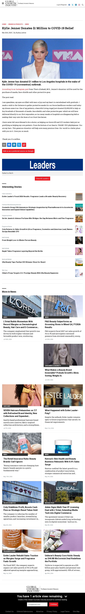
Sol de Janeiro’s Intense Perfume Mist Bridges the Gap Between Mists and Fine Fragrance (38, 218)
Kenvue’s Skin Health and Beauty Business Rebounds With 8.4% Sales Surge (62, 462)
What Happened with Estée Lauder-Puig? (61, 411)
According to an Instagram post (15, 89)
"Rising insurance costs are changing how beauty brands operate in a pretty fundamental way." (21, 468)
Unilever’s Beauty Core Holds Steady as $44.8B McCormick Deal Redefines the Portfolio (63, 558)
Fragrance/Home (7, 215)
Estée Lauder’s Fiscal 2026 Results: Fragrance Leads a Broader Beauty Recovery (34, 196)
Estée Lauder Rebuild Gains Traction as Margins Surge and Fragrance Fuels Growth (20, 558)
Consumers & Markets (53, 366)
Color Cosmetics (7, 193)
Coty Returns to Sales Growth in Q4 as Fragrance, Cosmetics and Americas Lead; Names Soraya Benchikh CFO (37, 230)
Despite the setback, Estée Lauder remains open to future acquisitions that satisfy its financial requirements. (62, 419)
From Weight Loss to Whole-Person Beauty (19, 240)
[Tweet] (19, 145)
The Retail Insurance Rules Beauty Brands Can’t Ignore (19, 460)
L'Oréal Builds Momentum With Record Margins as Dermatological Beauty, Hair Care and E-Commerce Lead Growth (20, 324)
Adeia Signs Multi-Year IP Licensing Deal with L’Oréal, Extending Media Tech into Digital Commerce (62, 510)
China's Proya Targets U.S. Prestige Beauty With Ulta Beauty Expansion (30, 273)
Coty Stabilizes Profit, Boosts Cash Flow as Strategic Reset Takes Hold (20, 508)
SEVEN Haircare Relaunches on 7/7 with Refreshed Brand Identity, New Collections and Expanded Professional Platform (20, 413)
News (27, 24)
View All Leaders (42, 178)
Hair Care (6, 406)
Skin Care (4, 270)
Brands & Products (15, 24)
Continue (53, 604)
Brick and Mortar (7, 259)
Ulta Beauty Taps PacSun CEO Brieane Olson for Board (23, 262)
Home (4, 24)
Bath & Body (5, 237)
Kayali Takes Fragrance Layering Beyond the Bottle (22, 251)
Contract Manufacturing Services (11, 204)
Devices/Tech (49, 503)
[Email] (4, 145)
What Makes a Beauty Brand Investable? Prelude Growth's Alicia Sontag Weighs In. (62, 373)
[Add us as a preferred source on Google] (24, 145)
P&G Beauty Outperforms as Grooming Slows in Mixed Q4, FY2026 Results (63, 324)
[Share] (9, 145)
